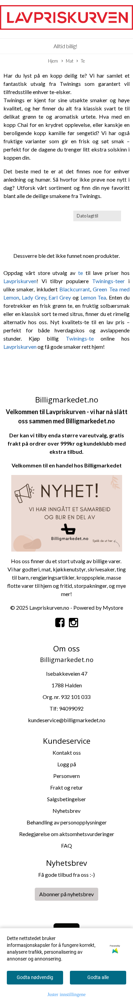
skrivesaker (101, 569)
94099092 (71, 708)
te (82, 272)
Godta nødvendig (35, 977)
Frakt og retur (66, 787)
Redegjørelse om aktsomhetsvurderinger (66, 834)
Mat (69, 61)
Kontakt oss (67, 752)
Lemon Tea (93, 297)
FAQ (66, 845)
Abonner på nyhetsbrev (66, 894)
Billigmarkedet (103, 465)
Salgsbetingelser (66, 799)
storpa (81, 585)
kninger (98, 585)
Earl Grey (59, 297)
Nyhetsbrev (66, 810)
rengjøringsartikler (52, 577)
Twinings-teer (108, 281)
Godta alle (98, 977)
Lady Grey (34, 297)
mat (46, 569)
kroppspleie (90, 577)
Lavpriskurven (19, 281)
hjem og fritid (56, 585)
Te (83, 61)
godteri (31, 569)
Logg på (66, 764)
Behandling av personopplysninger (67, 822)
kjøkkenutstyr (69, 569)
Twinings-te (80, 338)
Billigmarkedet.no (90, 421)
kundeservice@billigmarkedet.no (66, 720)
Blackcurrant (74, 289)
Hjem (53, 61)
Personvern (66, 775)
